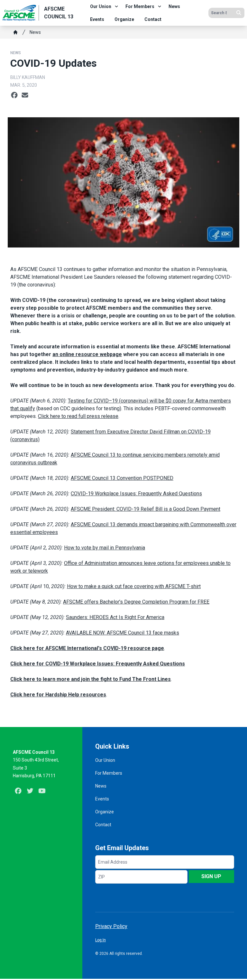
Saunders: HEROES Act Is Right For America (115, 617)
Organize (124, 19)
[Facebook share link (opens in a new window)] (14, 95)
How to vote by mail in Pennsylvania (104, 548)
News (174, 6)
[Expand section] (116, 6)
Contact (152, 19)
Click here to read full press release (78, 416)
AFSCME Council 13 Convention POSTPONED (122, 478)
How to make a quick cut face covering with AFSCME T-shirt (134, 586)
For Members (139, 6)
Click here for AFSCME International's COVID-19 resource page (87, 648)
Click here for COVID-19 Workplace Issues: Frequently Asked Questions (97, 664)
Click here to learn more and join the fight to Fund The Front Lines (90, 679)
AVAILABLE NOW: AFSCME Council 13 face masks (122, 633)
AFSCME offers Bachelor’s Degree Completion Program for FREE (136, 602)
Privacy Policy (111, 926)
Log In (100, 940)
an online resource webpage (87, 354)
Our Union (100, 6)
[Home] (15, 32)
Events (97, 19)
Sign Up (211, 876)
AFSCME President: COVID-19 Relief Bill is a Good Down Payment (145, 509)
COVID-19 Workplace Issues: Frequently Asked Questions (136, 493)
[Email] (25, 95)
